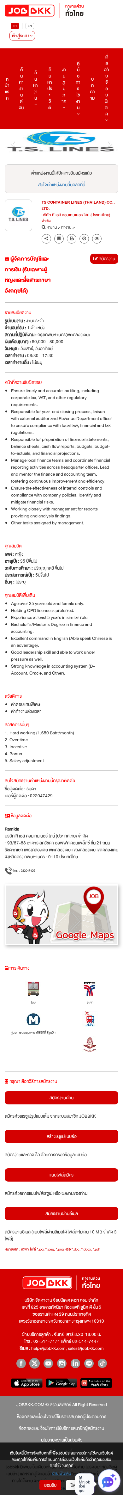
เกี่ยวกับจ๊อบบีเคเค (106, 85)
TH (15, 25)
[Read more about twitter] (34, 1363)
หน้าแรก (7, 88)
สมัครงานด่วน (61, 1098)
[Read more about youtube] (48, 1363)
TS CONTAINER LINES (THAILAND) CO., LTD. (78, 206)
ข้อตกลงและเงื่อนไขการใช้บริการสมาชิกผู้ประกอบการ (61, 1416)
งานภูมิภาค (64, 85)
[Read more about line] (89, 1363)
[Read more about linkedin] (75, 1363)
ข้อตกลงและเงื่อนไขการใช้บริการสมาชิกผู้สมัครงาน (61, 1428)
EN (30, 25)
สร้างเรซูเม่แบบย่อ (62, 1136)
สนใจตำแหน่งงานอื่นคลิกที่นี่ (61, 184)
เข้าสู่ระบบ (21, 36)
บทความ (92, 88)
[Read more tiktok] (102, 1363)
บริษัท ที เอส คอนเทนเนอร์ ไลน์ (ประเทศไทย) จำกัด (76, 218)
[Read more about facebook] (21, 1363)
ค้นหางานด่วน (21, 88)
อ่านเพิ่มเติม (61, 1474)
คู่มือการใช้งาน (78, 85)
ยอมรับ (50, 1485)
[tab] (97, 239)
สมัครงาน (106, 259)
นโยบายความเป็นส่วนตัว (61, 1439)
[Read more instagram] (61, 1363)
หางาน (52, 228)
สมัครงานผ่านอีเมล (61, 1213)
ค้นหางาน (35, 85)
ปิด (73, 1485)
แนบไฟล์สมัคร (61, 1175)
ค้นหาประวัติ (49, 88)
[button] (13, 143)
